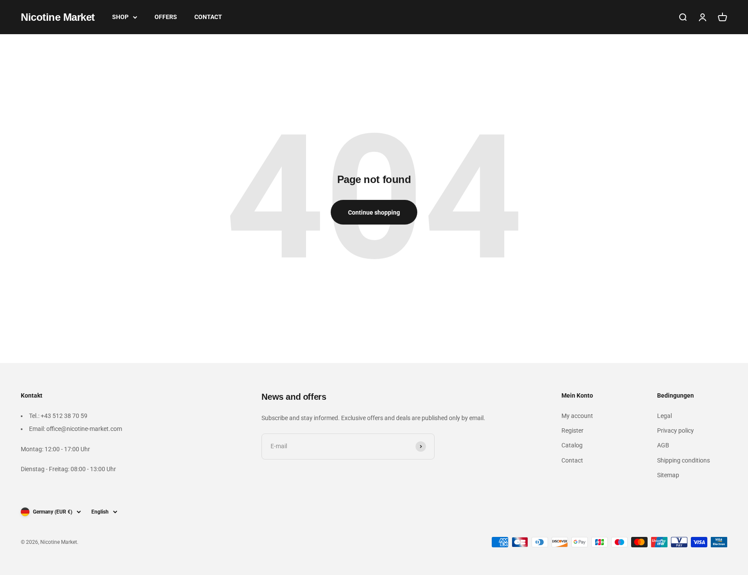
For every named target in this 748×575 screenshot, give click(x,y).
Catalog (572, 445)
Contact (572, 460)
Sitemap (668, 475)
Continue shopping (374, 212)
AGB (663, 445)
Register (572, 430)
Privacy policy (675, 430)
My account (577, 415)
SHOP (120, 16)
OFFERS (166, 16)
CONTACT (208, 16)
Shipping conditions (683, 460)
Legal (664, 415)
